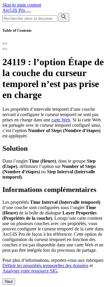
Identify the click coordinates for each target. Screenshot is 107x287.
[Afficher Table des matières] (4, 49)
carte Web (60, 119)
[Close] (4, 43)
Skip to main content (21, 4)
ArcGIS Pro (14, 10)
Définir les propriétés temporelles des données (45, 265)
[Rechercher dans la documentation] (64, 17)
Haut (9, 281)
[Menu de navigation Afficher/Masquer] (28, 12)
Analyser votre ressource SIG (30, 270)
